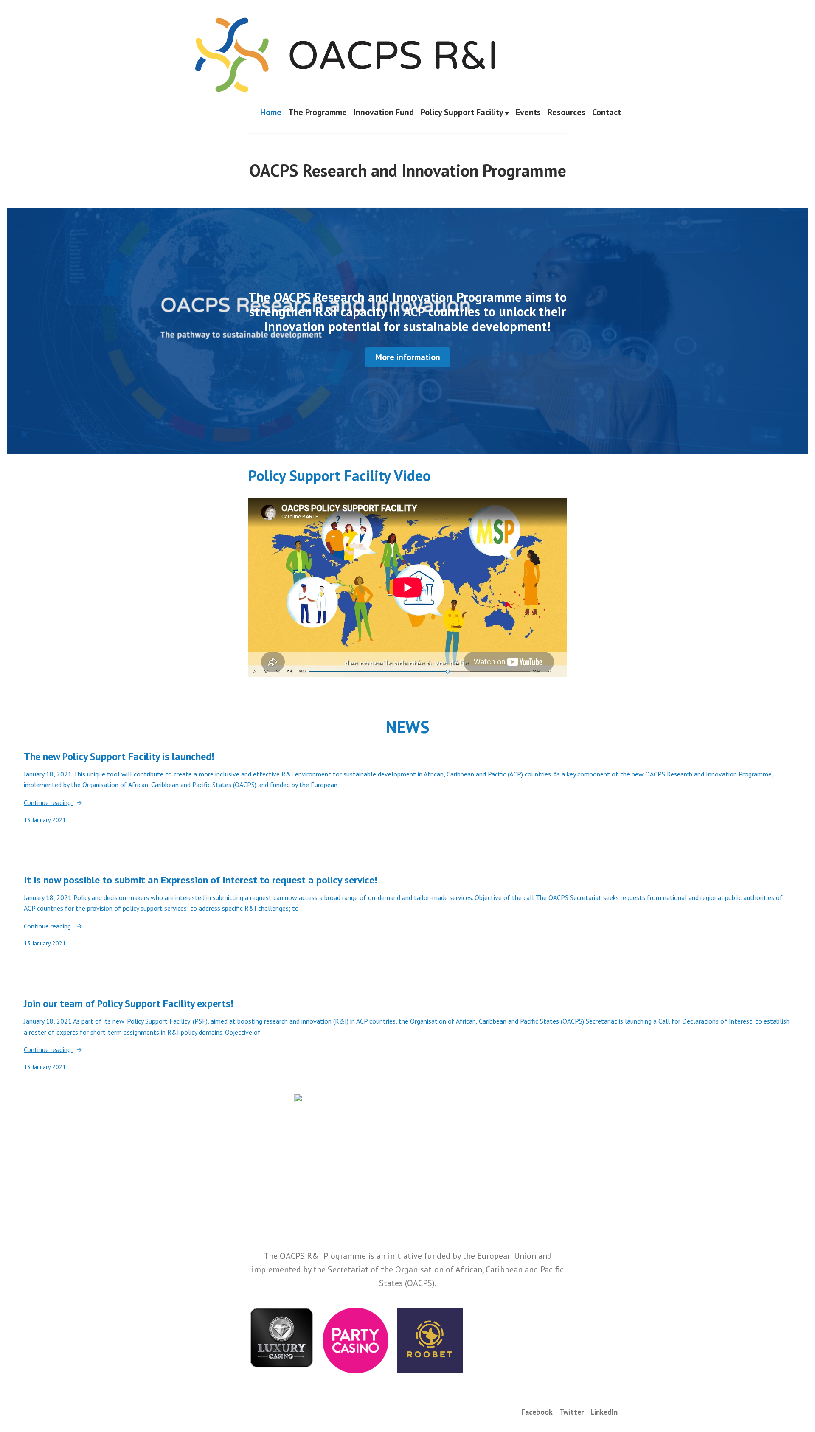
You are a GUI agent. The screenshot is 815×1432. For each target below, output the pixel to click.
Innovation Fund (384, 112)
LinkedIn (604, 1412)
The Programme (317, 112)
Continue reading (48, 803)
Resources (566, 112)
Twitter (571, 1412)
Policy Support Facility (462, 112)
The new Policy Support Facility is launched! (119, 756)
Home (270, 112)
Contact (606, 112)
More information (407, 357)
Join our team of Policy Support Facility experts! (128, 1003)
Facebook (537, 1412)
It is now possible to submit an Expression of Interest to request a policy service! (200, 879)
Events (528, 112)
